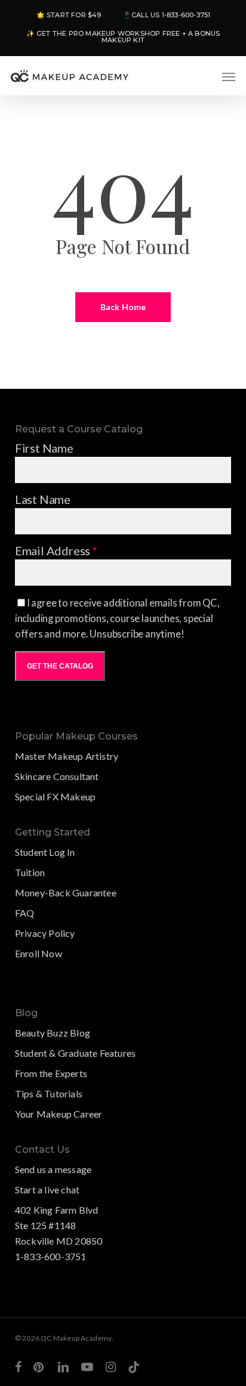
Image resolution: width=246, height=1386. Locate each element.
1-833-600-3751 (51, 1256)
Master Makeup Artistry (66, 756)
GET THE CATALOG (60, 666)
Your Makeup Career (59, 1113)
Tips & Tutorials (48, 1093)
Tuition (30, 872)
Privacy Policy (45, 933)
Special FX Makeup (55, 796)
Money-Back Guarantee (65, 892)
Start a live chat (47, 1189)
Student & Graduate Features (75, 1053)
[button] (228, 76)
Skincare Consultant (57, 776)
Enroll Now (38, 953)
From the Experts (51, 1073)
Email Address (56, 550)
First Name (44, 448)
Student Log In (45, 852)
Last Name (42, 499)
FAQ (25, 912)
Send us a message (53, 1169)
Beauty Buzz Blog (52, 1032)
